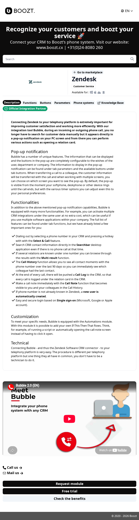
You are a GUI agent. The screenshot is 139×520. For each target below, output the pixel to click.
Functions (30, 103)
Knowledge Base (112, 103)
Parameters (62, 103)
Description (12, 102)
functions (60, 224)
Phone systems (84, 103)
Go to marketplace (89, 72)
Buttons (45, 103)
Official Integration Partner (27, 108)
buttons (21, 173)
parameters (65, 169)
